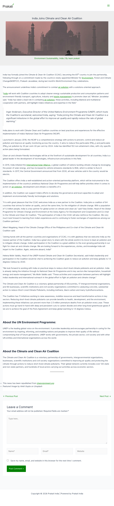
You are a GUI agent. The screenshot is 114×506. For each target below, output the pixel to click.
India (61, 58)
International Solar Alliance (38, 165)
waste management (63, 96)
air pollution (63, 87)
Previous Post (10, 396)
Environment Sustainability (46, 58)
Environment (87, 78)
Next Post (105, 396)
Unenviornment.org (45, 383)
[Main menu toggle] (108, 5)
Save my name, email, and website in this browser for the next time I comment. (46, 461)
